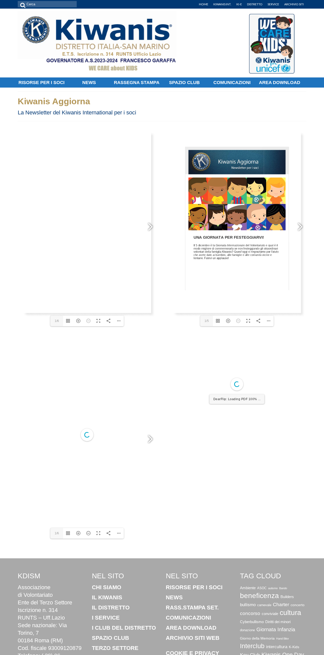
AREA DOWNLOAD (191, 628)
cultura (290, 613)
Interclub (252, 646)
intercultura (276, 646)
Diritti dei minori (278, 622)
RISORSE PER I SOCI (194, 587)
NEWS (174, 597)
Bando (283, 588)
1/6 (57, 321)
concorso (250, 613)
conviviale (270, 614)
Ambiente (248, 588)
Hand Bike (282, 638)
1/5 (207, 321)
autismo (273, 588)
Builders (287, 597)
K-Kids (294, 647)
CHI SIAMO (106, 587)
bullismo (248, 604)
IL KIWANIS (107, 597)
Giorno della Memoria (257, 638)
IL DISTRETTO (111, 607)
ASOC (262, 588)
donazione (247, 630)
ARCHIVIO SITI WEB (192, 638)
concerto (298, 605)
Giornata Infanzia (275, 629)
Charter (281, 604)
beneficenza (259, 596)
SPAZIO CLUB (110, 638)
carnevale (264, 605)
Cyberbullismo (252, 622)
